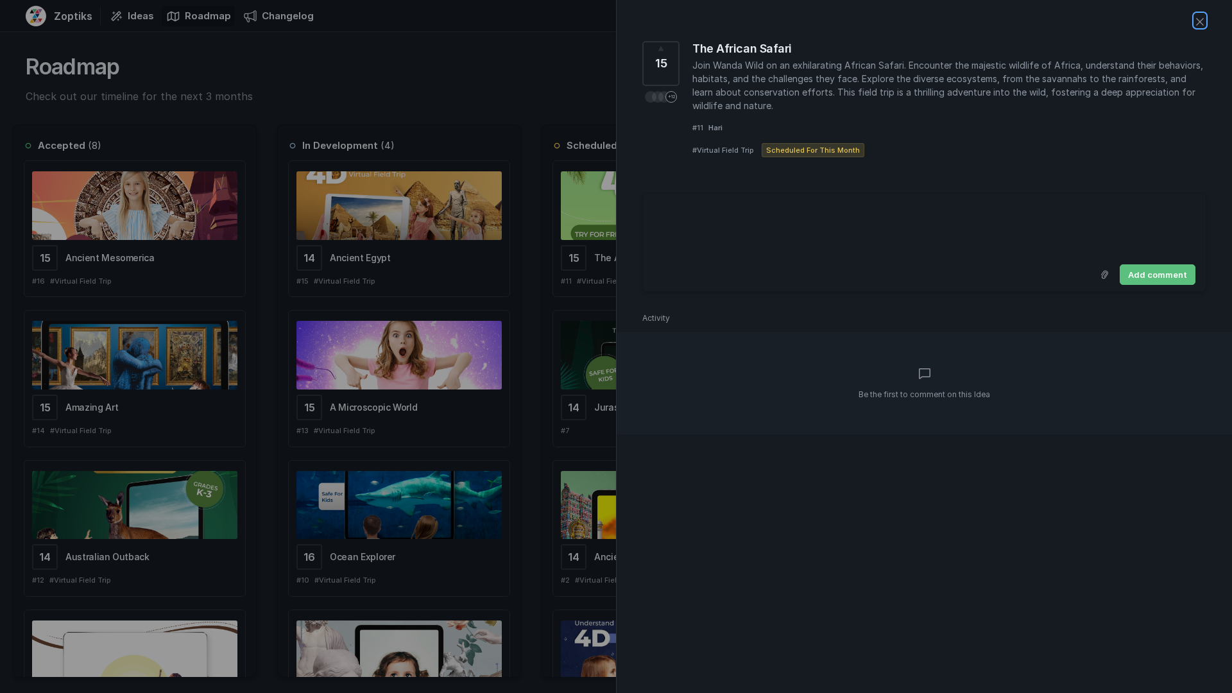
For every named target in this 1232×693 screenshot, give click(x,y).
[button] (661, 97)
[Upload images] (1104, 274)
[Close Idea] (1200, 20)
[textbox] (924, 226)
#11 (697, 127)
